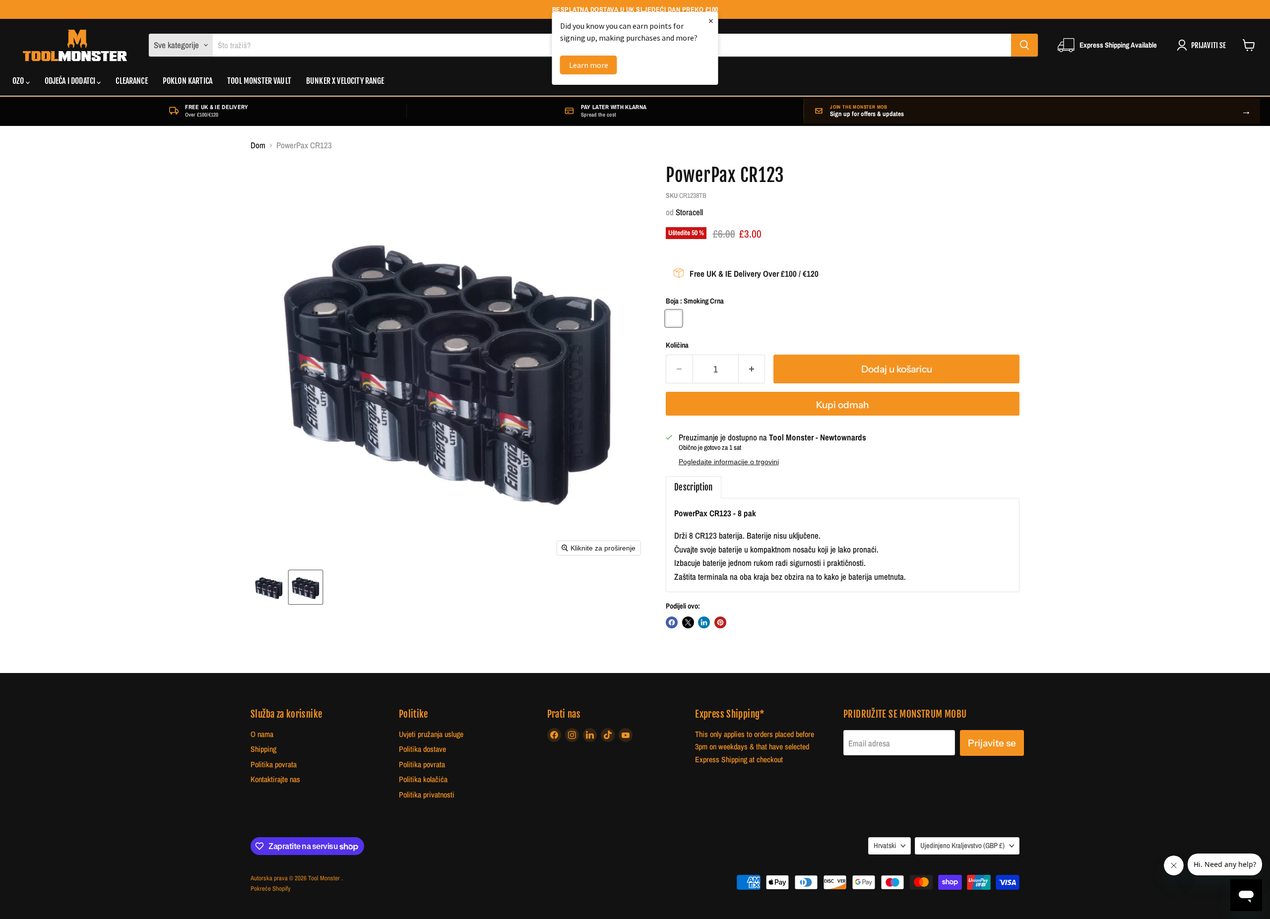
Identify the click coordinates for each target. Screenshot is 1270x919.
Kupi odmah (842, 405)
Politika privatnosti (426, 795)
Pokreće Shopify (271, 888)
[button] (269, 587)
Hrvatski (885, 846)
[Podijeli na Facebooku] (672, 622)
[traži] (1024, 45)
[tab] (693, 487)
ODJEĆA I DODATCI (71, 81)
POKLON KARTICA (187, 81)
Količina (677, 345)
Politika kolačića (423, 779)
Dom (258, 145)
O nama (262, 734)
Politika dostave (422, 749)
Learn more (588, 65)
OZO (19, 81)
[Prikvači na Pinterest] (720, 622)
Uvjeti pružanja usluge (431, 734)
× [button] (710, 20)
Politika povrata (274, 764)
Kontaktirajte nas (275, 779)
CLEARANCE (131, 81)
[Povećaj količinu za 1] (752, 369)
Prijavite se (992, 743)
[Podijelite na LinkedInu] (704, 622)
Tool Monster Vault (259, 81)
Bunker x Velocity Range (345, 81)
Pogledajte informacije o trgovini (729, 462)
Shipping (263, 749)
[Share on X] (688, 622)
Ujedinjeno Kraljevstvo (962, 846)
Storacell (689, 212)
